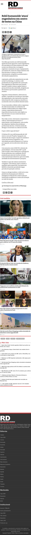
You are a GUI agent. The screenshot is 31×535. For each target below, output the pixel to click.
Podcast (2, 498)
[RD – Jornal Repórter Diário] (15, 5)
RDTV (1, 501)
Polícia (1, 474)
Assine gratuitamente (5, 510)
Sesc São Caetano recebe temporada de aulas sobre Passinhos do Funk (13, 309)
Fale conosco (3, 515)
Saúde (1, 479)
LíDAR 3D (13, 338)
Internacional (3, 459)
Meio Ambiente (3, 462)
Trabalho (2, 484)
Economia (2, 444)
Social (1, 481)
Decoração (2, 442)
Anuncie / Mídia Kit (4, 508)
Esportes (2, 452)
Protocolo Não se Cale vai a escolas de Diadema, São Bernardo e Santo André (14, 264)
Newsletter (3, 467)
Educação (2, 449)
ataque (3, 338)
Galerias (2, 454)
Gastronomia (3, 457)
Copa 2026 (2, 437)
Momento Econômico (5, 464)
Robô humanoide (20, 338)
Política (2, 476)
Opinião (2, 471)
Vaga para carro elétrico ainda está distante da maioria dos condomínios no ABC (14, 286)
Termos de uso (3, 523)
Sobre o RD (3, 520)
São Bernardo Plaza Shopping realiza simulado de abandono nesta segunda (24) (15, 331)
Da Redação (5, 24)
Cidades (2, 435)
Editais (1, 447)
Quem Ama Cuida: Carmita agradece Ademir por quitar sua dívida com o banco (15, 218)
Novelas (2, 469)
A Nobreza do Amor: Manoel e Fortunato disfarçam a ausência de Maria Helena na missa (13, 375)
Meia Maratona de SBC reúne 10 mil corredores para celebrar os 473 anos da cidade (14, 241)
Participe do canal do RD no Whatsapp (15, 186)
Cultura (2, 440)
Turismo (2, 486)
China (8, 338)
